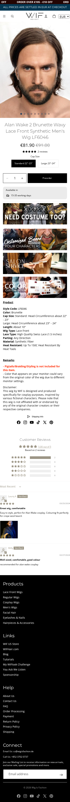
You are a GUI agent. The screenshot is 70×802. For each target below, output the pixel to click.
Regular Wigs (11, 597)
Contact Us (9, 701)
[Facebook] (18, 422)
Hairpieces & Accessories (18, 623)
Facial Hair (9, 612)
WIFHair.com (11, 649)
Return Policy (11, 721)
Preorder (47, 178)
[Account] (46, 16)
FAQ (5, 706)
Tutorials (8, 659)
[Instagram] (25, 422)
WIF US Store (11, 644)
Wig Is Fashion (39, 787)
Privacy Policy (11, 726)
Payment (8, 716)
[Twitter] (45, 422)
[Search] (12, 16)
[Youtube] (31, 422)
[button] (18, 457)
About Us (8, 696)
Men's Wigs (10, 607)
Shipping (8, 732)
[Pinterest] (51, 422)
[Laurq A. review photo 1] (9, 530)
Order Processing (14, 711)
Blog (5, 654)
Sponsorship (11, 674)
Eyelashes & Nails (14, 617)
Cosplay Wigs (11, 602)
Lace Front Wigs (13, 592)
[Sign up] (61, 775)
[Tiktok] (38, 422)
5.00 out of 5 (44, 446)
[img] (7, 503)
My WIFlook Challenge (16, 664)
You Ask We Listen (14, 669)
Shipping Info (37, 416)
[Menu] (4, 16)
